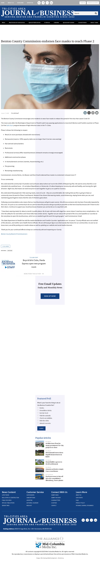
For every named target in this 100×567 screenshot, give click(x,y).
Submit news (54, 495)
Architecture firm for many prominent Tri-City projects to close (55, 445)
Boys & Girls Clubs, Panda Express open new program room (34, 263)
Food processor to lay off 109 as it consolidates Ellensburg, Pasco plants (54, 478)
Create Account (93, 3)
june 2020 (9, 250)
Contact (53, 505)
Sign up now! (50, 296)
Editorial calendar (32, 503)
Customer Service (35, 492)
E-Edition (47, 22)
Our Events (79, 497)
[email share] (97, 113)
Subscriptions (31, 497)
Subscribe (20, 3)
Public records (6, 500)
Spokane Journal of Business (84, 505)
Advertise (30, 3)
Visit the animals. (45, 416)
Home (2, 3)
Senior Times (94, 22)
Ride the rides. (44, 421)
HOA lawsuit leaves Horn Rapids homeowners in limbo (54, 454)
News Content (9, 492)
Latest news (5, 495)
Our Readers (30, 495)
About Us (11, 3)
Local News (5, 246)
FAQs (77, 500)
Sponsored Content (68, 22)
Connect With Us (59, 492)
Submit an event (56, 497)
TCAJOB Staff (14, 113)
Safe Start (9, 125)
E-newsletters (55, 500)
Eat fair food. (44, 413)
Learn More (81, 492)
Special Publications (34, 22)
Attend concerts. (45, 423)
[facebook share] (93, 113)
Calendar (56, 22)
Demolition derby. (46, 410)
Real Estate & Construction (17, 22)
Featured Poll (44, 398)
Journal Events (82, 22)
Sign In (82, 3)
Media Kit (29, 505)
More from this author (32, 274)
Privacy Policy (80, 503)
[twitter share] (89, 113)
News (3, 22)
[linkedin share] (85, 113)
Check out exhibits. (46, 418)
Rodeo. (42, 408)
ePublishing (61, 558)
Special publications (8, 503)
